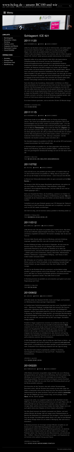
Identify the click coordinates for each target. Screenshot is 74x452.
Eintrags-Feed (8, 60)
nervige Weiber (42, 443)
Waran (26, 396)
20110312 (30, 222)
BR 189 (43, 119)
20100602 (30, 292)
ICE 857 (35, 360)
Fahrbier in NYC (9, 44)
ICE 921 (35, 107)
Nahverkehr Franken (10, 48)
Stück (66, 325)
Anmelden (7, 58)
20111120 (30, 40)
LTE (46, 217)
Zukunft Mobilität (9, 50)
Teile (66, 196)
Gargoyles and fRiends (11, 46)
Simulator (43, 159)
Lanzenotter (66, 392)
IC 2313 (30, 107)
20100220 (30, 365)
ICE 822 (38, 217)
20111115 (30, 112)
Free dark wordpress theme (64, 449)
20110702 (30, 164)
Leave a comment (51, 44)
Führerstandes (39, 127)
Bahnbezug (31, 217)
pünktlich (51, 443)
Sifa (38, 159)
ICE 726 (30, 287)
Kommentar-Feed (9, 62)
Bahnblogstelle (8, 38)
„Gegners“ (64, 127)
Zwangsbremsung (53, 159)
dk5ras (41, 44)
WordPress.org (8, 64)
